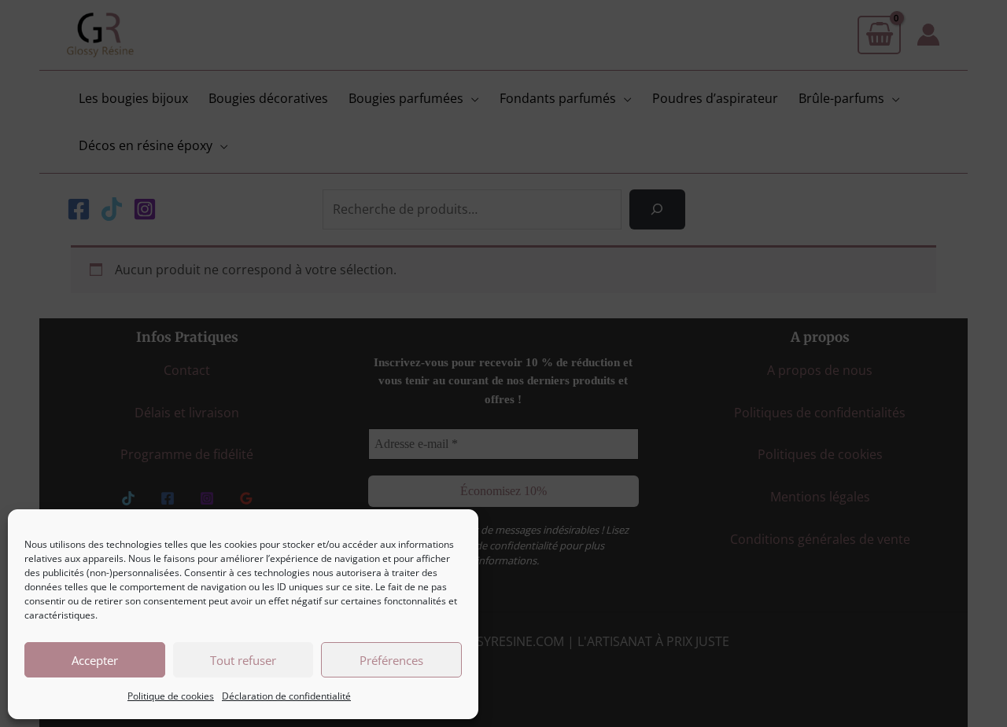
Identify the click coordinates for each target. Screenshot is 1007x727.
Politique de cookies (170, 696)
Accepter (95, 660)
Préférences (391, 660)
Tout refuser (243, 660)
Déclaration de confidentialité (286, 696)
